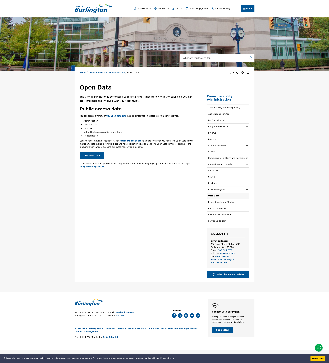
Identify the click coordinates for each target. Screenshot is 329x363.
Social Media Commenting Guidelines (179, 328)
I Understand (318, 358)
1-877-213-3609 (227, 253)
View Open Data (92, 155)
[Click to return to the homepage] (93, 8)
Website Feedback (137, 328)
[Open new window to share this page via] (248, 72)
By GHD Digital (110, 337)
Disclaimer (110, 328)
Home (83, 72)
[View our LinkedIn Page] (198, 315)
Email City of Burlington (222, 259)
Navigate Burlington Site (92, 167)
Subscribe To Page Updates (230, 274)
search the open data (130, 141)
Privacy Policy (96, 328)
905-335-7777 (225, 250)
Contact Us (153, 328)
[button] (225, 108)
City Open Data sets (116, 116)
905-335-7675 (222, 256)
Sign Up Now (222, 330)
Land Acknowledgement (87, 331)
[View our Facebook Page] (174, 315)
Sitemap (121, 328)
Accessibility (144, 8)
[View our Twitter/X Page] (180, 315)
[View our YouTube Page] (192, 315)
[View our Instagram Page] (186, 315)
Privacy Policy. (167, 358)
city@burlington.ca (124, 312)
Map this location (219, 262)
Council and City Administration (107, 72)
